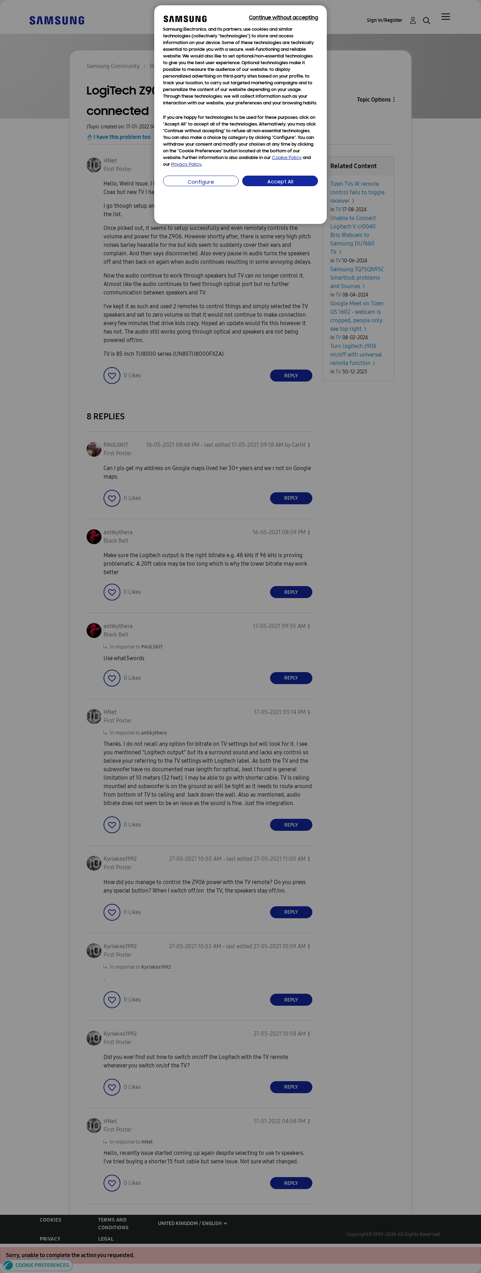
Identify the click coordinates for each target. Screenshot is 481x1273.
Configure (201, 182)
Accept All (280, 182)
